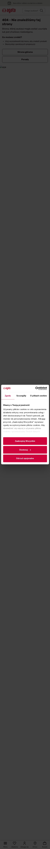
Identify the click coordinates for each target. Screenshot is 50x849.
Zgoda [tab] (8, 396)
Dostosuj (23, 449)
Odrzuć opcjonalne (25, 458)
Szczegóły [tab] (21, 396)
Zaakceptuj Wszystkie (25, 441)
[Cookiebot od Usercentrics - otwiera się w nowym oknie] (35, 388)
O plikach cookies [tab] (38, 396)
